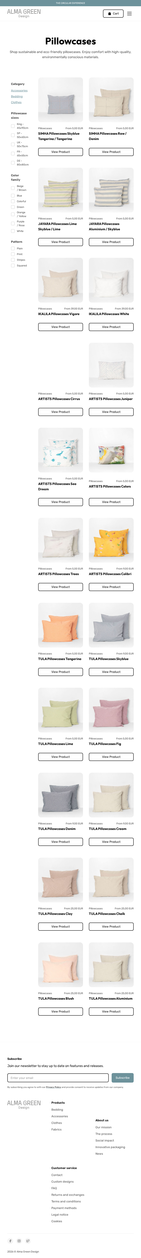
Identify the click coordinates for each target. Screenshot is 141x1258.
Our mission (103, 1127)
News (99, 1153)
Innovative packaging (110, 1147)
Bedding (57, 1109)
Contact (56, 1175)
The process (103, 1134)
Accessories (59, 1116)
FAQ (54, 1188)
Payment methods (64, 1208)
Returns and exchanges (67, 1195)
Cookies (56, 1221)
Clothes (56, 1123)
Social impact (104, 1140)
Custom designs (62, 1181)
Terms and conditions (66, 1201)
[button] (113, 14)
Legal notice (59, 1214)
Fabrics (56, 1129)
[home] (23, 13)
